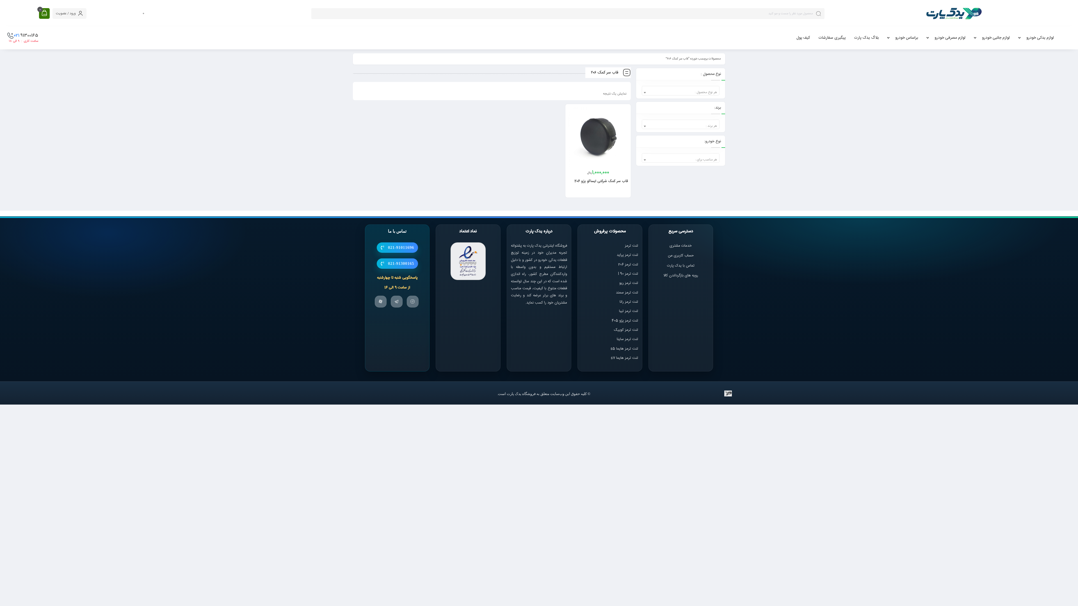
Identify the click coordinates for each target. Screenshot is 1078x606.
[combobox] (681, 90)
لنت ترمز (631, 246)
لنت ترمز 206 (628, 264)
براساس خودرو (906, 38)
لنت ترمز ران (629, 302)
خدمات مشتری (681, 246)
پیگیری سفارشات (832, 38)
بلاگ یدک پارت (866, 38)
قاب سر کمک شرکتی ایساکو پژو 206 (601, 181)
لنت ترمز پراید (627, 255)
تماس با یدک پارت (681, 266)
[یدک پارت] (954, 13)
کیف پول (803, 38)
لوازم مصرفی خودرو (950, 38)
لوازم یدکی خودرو (1040, 38)
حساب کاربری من (681, 255)
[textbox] (680, 92)
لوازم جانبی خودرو (996, 38)
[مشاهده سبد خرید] (44, 13)
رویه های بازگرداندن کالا (680, 275)
